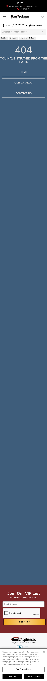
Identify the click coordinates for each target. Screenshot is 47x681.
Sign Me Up (24, 622)
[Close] (44, 651)
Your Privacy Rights (23, 669)
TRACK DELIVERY (16, 6)
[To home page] (20, 17)
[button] (23, 3)
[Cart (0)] (42, 17)
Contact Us (24, 9)
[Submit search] (42, 32)
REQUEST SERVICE (33, 6)
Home (23, 72)
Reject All (12, 676)
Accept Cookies (34, 676)
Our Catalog (23, 82)
